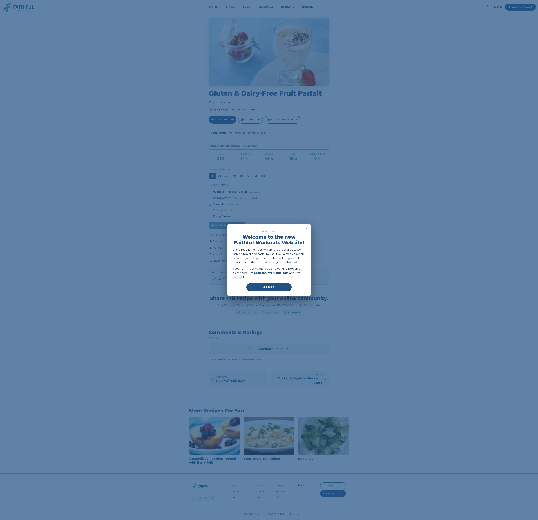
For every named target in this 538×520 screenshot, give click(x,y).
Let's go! (269, 287)
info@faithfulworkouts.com (269, 272)
